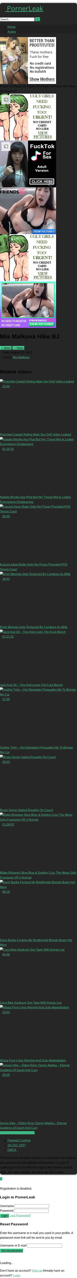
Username (7, 1206)
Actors (11, 31)
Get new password (11, 1250)
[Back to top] (1, 1178)
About (6, 348)
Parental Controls (19, 1140)
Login (4, 1215)
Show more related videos (17, 1132)
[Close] (1, 1183)
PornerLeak (24, 8)
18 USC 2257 (16, 1145)
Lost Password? (20, 1215)
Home (11, 26)
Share (19, 348)
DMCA (11, 1150)
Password (6, 1210)
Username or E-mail (13, 1245)
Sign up (37, 1270)
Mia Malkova (21, 357)
